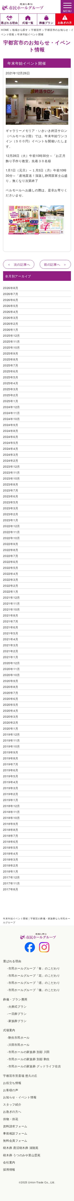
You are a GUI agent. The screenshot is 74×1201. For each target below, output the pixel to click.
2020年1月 (10, 728)
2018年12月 (11, 806)
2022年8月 (10, 550)
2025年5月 (10, 377)
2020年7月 (10, 693)
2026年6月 (10, 300)
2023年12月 (11, 466)
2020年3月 (10, 716)
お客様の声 (10, 1090)
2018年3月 (10, 859)
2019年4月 (10, 782)
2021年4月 (10, 639)
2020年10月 (11, 675)
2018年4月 (10, 853)
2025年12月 (11, 335)
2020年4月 (10, 710)
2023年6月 (10, 496)
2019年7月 (10, 764)
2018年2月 (10, 865)
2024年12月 (11, 407)
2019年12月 (11, 734)
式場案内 (9, 1030)
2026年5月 (10, 306)
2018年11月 (11, 812)
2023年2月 (10, 514)
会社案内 (9, 1162)
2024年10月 (11, 419)
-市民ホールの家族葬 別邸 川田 (28, 1052)
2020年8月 (10, 687)
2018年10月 (11, 818)
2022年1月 (10, 591)
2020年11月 (11, 669)
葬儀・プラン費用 (15, 999)
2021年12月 (11, 597)
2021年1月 (10, 657)
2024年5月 (10, 443)
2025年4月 (10, 383)
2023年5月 (10, 502)
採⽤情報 (9, 1169)
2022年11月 (11, 532)
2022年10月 (11, 538)
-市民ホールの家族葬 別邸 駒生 (28, 1059)
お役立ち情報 (12, 1083)
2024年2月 (10, 460)
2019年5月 (10, 776)
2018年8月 (10, 830)
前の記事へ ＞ (55, 264)
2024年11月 (11, 413)
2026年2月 (10, 323)
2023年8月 (10, 484)
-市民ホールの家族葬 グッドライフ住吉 (34, 1066)
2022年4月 (10, 574)
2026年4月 (10, 312)
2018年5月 (10, 847)
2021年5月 (10, 633)
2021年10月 (11, 609)
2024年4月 (10, 449)
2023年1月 (10, 520)
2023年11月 (11, 472)
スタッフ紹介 (12, 1104)
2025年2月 (10, 395)
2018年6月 (10, 841)
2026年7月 (10, 294)
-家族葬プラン (17, 1021)
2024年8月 (10, 431)
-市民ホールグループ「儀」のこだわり (33, 990)
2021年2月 (10, 651)
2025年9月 (10, 353)
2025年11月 (11, 341)
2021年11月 (11, 603)
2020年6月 (10, 699)
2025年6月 (10, 371)
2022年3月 (10, 580)
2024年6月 (10, 437)
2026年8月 (10, 288)
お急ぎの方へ (12, 1111)
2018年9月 (10, 824)
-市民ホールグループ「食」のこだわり (33, 968)
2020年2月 (10, 722)
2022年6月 (10, 562)
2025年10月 (11, 347)
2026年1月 (10, 329)
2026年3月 (10, 318)
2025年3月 (10, 389)
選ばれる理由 (12, 961)
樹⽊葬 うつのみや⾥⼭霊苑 (21, 1155)
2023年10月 (11, 478)
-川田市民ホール (18, 1045)
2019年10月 (11, 746)
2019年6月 (10, 770)
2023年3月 (10, 508)
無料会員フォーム (15, 1140)
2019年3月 (10, 788)
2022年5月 (10, 568)
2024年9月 (10, 425)
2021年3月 (10, 645)
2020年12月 (11, 663)
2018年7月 (10, 836)
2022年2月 (10, 585)
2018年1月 (10, 871)
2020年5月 (10, 705)
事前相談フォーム (15, 1133)
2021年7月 (10, 621)
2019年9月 (10, 752)
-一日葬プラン (17, 1014)
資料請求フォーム (15, 1126)
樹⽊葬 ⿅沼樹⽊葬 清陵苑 (20, 1148)
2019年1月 (10, 800)
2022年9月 (10, 544)
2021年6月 (10, 627)
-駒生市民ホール (18, 1037)
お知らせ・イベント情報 (19, 1097)
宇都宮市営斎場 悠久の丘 (20, 1076)
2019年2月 (10, 794)
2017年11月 (11, 883)
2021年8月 (10, 615)
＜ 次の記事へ (18, 264)
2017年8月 (10, 889)
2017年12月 (11, 877)
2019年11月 (11, 740)
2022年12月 (11, 526)
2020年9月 (10, 681)
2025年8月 (10, 359)
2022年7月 (10, 556)
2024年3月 (10, 454)
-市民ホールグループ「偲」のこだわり (33, 983)
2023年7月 (10, 490)
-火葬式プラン (17, 1006)
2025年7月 (10, 365)
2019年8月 (10, 758)
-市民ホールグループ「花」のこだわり (33, 975)
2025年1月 (10, 401)
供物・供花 (10, 1119)
